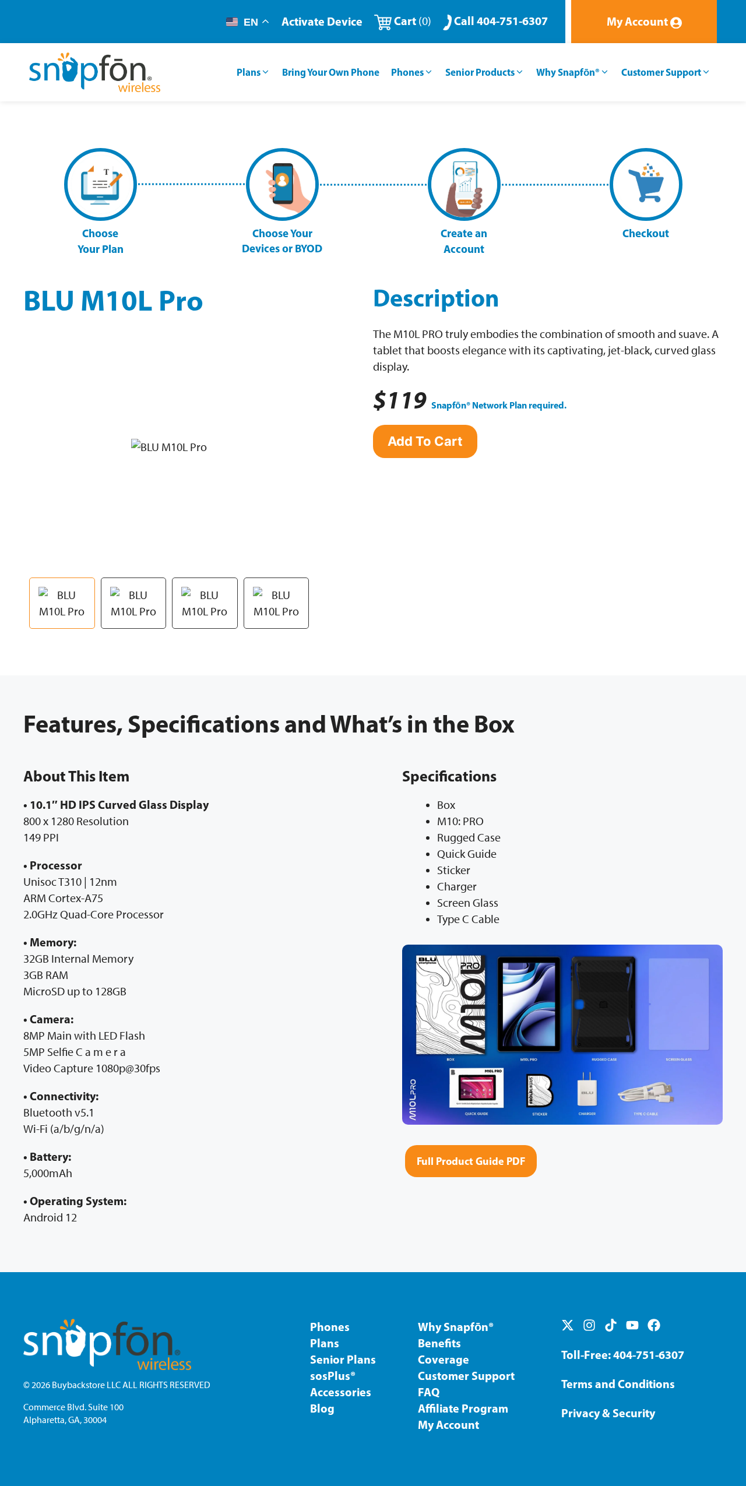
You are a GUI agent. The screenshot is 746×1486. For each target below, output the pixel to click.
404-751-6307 (648, 1354)
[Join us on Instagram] (589, 1325)
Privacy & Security (608, 1413)
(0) (412, 21)
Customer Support (661, 72)
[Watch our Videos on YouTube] (632, 1325)
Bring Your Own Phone (330, 72)
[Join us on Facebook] (654, 1325)
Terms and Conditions (618, 1383)
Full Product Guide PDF (471, 1161)
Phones (407, 72)
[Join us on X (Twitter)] (567, 1325)
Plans (249, 72)
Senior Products (480, 72)
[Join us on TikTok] (610, 1325)
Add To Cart (425, 441)
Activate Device (322, 21)
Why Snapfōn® (568, 72)
